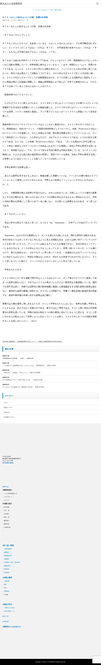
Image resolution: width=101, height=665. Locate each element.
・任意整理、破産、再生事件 (11, 562)
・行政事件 (5, 572)
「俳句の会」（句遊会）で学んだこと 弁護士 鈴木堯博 (21, 372)
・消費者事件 (6, 565)
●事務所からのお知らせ (11, 627)
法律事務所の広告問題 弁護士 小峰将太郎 (18, 358)
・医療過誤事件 (7, 555)
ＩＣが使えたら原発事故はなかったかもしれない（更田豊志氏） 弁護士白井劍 (29, 365)
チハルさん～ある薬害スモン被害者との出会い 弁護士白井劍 (23, 387)
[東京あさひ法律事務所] (11, 3)
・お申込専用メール (8, 611)
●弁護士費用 (7, 578)
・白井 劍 (5, 510)
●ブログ (5, 621)
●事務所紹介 (7, 490)
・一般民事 (5, 581)
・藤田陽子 (5, 520)
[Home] (3, 10)
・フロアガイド (7, 497)
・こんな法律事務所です (9, 493)
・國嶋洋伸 (5, 524)
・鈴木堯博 (5, 507)
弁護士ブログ (21, 20)
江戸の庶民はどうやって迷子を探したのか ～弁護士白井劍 (22, 380)
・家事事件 (5, 552)
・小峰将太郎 (6, 527)
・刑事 (4, 588)
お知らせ (7, 412)
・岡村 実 (5, 517)
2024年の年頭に (56, 341)
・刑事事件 (5, 569)
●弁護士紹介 (7, 504)
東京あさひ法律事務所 (49, 662)
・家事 (4, 584)
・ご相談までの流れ (8, 607)
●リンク (5, 616)
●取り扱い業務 (8, 545)
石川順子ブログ (9, 417)
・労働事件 (5, 559)
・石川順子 (5, 514)
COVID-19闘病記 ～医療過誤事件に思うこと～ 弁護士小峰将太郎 (27, 341)
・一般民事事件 (7, 549)
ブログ (15, 20)
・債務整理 (5, 591)
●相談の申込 (7, 604)
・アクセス (5, 500)
